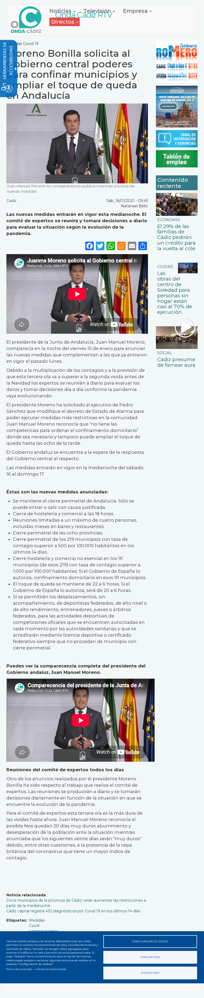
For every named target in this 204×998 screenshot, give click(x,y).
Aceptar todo (150, 973)
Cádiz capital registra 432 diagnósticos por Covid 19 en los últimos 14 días (73, 911)
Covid (34, 925)
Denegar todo (150, 957)
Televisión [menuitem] (97, 11)
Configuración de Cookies (150, 941)
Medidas (37, 920)
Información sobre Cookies (50, 969)
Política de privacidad (19, 969)
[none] (142, 245)
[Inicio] (28, 19)
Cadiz (11, 200)
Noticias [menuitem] (61, 11)
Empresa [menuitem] (136, 11)
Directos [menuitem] (63, 22)
